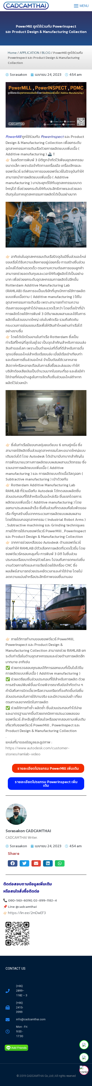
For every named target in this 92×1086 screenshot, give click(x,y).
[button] (12, 863)
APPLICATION (29, 52)
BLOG (46, 52)
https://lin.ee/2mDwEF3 (27, 912)
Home (12, 52)
